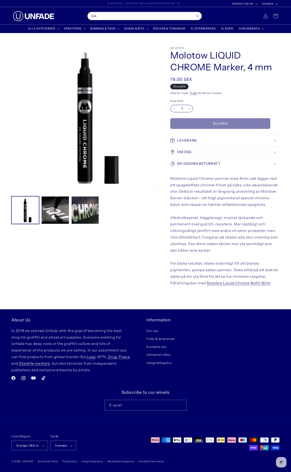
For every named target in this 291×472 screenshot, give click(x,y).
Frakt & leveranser (160, 339)
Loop (90, 356)
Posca (124, 356)
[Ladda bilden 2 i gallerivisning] (55, 210)
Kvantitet (177, 101)
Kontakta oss (156, 347)
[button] (43, 28)
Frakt (193, 93)
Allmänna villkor (158, 355)
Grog (112, 356)
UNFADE (27, 461)
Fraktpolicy (70, 461)
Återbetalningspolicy (121, 461)
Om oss (152, 331)
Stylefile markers (34, 363)
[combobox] (145, 16)
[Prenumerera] (181, 405)
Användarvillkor (48, 461)
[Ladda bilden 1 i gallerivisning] (25, 210)
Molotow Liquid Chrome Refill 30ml (238, 283)
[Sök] (198, 16)
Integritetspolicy (159, 363)
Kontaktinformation (151, 461)
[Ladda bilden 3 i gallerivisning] (85, 210)
